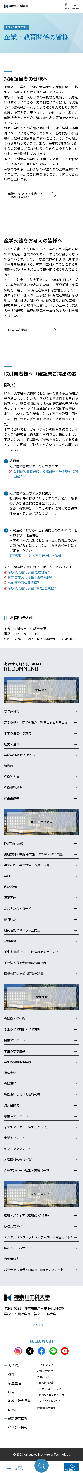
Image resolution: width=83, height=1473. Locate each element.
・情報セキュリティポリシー (52, 1394)
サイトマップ (44, 1365)
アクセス (66, 9)
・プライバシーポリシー (50, 1388)
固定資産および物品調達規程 (29, 577)
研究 (9, 1391)
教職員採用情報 (46, 1408)
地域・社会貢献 (17, 1400)
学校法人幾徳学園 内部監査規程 (31, 588)
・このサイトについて (49, 1400)
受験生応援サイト (71, 1470)
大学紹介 (12, 1365)
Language (75, 9)
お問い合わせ (44, 1371)
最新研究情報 (15, 1418)
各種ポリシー (44, 1377)
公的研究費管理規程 (22, 582)
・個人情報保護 (45, 1382)
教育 (9, 1374)
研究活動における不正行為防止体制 (35, 555)
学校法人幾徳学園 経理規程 (28, 572)
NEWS (10, 1409)
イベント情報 (15, 1427)
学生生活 (12, 1383)
